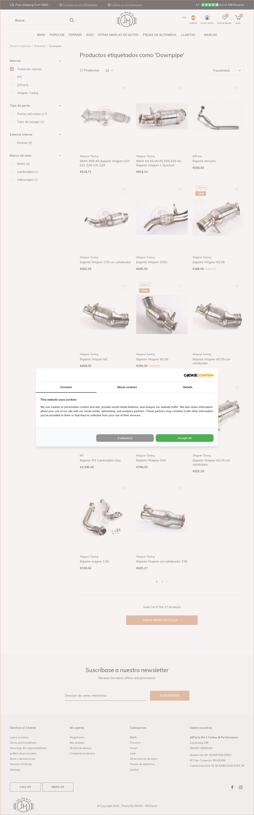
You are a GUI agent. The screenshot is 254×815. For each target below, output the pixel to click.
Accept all (184, 438)
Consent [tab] (66, 387)
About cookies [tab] (127, 387)
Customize (125, 438)
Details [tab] (187, 387)
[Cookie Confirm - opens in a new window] (199, 375)
